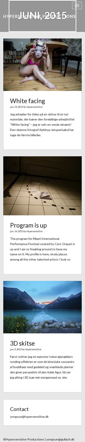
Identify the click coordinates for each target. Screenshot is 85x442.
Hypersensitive (34, 106)
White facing (27, 100)
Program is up (28, 225)
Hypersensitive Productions (39, 16)
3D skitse (22, 343)
